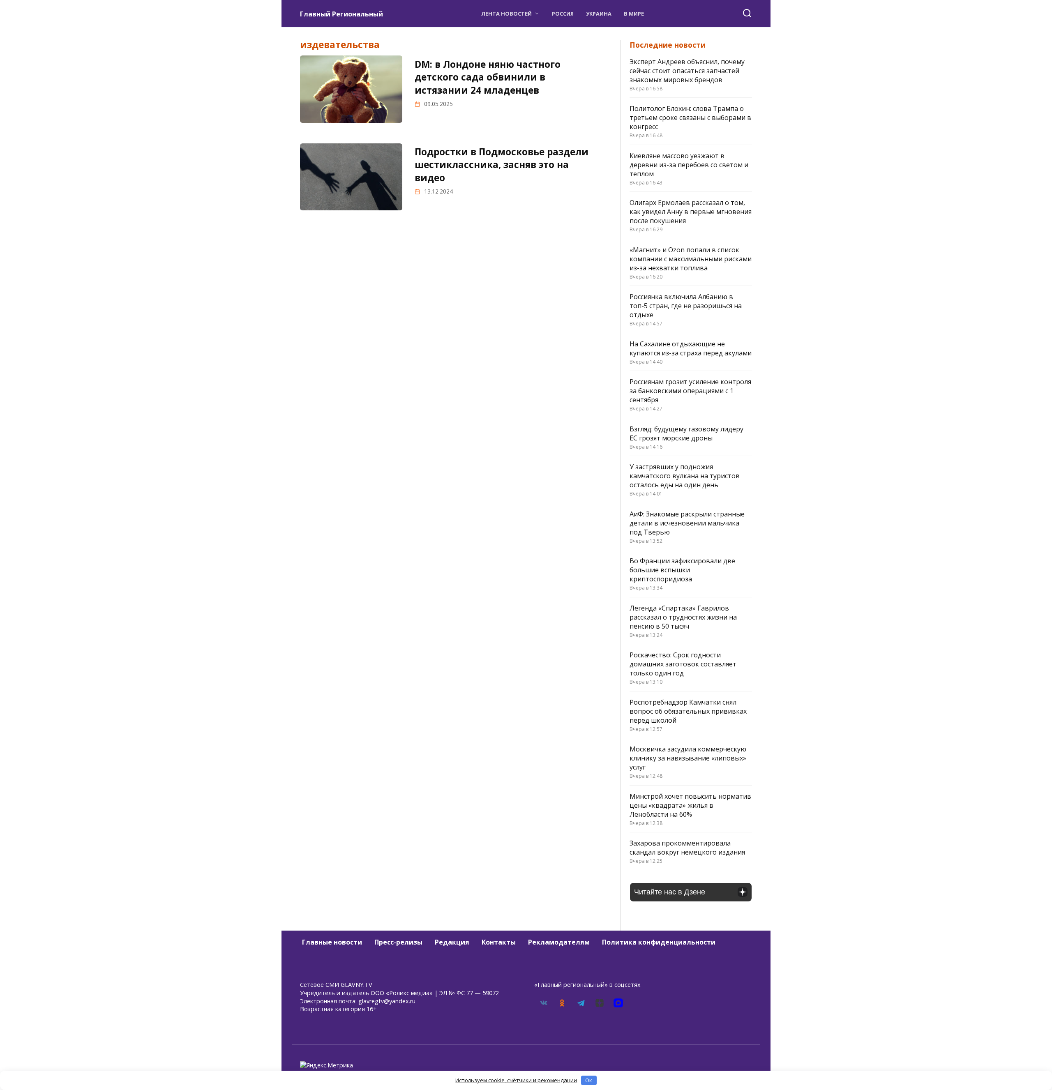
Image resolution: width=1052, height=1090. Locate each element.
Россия (563, 13)
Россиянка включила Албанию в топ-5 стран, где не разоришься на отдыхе (686, 305)
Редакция (452, 942)
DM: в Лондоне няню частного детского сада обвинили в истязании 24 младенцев (488, 77)
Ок (588, 1080)
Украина (598, 13)
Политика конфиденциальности (658, 942)
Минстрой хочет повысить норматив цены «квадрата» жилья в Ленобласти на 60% (690, 805)
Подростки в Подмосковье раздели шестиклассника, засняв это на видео (501, 164)
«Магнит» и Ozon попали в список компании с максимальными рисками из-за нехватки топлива (691, 258)
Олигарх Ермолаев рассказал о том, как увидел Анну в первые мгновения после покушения (691, 211)
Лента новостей (506, 13)
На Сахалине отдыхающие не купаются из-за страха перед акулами (691, 348)
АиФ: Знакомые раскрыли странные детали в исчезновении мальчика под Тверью (687, 523)
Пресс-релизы (398, 942)
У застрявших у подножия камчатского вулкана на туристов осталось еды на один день (685, 475)
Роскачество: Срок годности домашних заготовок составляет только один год (683, 664)
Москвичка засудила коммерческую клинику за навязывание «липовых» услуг (688, 758)
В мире (634, 13)
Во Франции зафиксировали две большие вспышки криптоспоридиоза (682, 569)
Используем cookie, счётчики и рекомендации (516, 1080)
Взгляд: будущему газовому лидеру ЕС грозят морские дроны (686, 433)
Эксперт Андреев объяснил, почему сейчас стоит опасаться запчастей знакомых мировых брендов (687, 70)
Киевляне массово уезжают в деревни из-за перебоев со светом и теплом (689, 164)
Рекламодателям (559, 942)
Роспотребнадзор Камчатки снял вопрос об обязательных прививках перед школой (688, 711)
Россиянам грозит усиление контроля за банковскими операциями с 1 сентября (690, 390)
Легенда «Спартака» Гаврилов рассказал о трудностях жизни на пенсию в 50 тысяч (683, 617)
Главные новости (332, 942)
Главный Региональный (341, 13)
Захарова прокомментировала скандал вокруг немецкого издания (687, 848)
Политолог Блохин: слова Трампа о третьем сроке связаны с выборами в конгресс (690, 117)
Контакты (499, 942)
